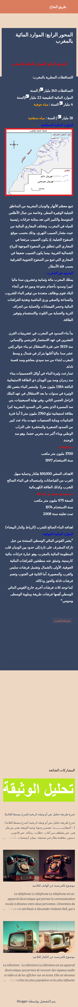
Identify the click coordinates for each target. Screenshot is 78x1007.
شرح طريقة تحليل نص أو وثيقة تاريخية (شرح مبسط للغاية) (40, 814)
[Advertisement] (39, 716)
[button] (70, 51)
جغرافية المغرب (62, 620)
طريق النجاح (58, 7)
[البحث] (5, 7)
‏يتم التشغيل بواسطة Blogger (36, 1001)
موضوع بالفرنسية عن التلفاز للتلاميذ (54, 957)
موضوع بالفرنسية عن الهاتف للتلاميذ (53, 885)
